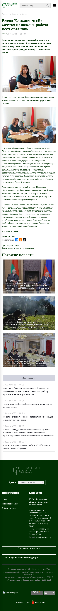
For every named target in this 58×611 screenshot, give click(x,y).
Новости (15, 14)
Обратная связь (9, 508)
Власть (24, 14)
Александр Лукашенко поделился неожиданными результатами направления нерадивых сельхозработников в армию (26, 324)
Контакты (35, 492)
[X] (24, 239)
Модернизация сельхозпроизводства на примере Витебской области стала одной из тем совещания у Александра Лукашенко (27, 361)
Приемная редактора (29, 548)
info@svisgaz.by (43, 537)
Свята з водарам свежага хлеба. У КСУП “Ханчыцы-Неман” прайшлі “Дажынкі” (27, 447)
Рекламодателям (10, 503)
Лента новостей (29, 378)
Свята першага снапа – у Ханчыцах (18, 248)
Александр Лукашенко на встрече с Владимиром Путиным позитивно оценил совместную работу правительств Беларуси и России (27, 287)
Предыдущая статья (10, 245)
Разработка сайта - (24, 602)
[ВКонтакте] (16, 239)
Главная (5, 14)
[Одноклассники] (20, 239)
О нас (4, 499)
